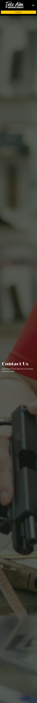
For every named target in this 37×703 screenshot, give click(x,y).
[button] (33, 5)
